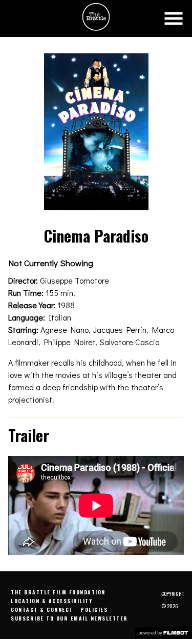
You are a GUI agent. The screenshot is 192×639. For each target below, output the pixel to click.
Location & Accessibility (51, 601)
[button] (173, 18)
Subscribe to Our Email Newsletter (69, 618)
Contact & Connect (42, 609)
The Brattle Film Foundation (58, 592)
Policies (94, 609)
